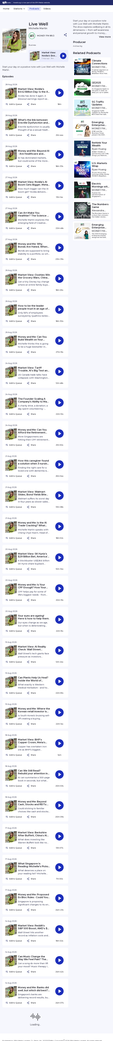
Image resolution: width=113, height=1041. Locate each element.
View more (105, 36)
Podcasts (34, 8)
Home (6, 8)
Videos (47, 8)
